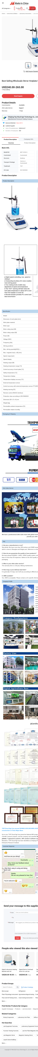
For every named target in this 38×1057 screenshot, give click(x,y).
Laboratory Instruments (25, 13)
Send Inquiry (18, 96)
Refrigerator (22, 991)
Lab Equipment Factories (10, 1026)
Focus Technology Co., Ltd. (23, 1049)
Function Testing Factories (10, 1031)
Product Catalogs (28, 987)
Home (3, 13)
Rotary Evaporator (8, 1017)
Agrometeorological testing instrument (27, 994)
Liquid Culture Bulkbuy (9, 1040)
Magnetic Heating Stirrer (26, 1035)
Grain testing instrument (26, 998)
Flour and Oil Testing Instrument (10, 998)
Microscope (5, 991)
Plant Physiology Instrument (10, 994)
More (3, 1043)
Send (17, 938)
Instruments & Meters (12, 13)
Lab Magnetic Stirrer (9, 1035)
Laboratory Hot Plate (24, 1017)
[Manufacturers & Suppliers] (19, 3)
